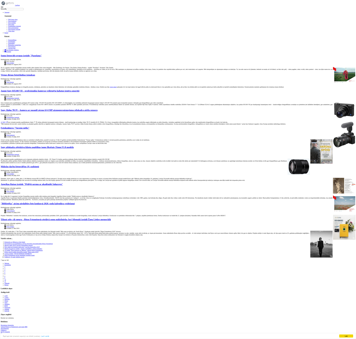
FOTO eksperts (5, 332)
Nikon (6, 301)
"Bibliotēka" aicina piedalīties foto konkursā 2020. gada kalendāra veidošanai (38, 203)
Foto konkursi (12, 21)
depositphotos (5, 328)
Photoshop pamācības (14, 45)
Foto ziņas (11, 24)
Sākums (6, 263)
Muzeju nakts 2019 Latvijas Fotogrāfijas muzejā (18, 245)
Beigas (6, 285)
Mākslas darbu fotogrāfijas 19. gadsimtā (20, 166)
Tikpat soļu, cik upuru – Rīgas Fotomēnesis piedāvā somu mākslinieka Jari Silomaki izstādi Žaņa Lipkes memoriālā (56, 219)
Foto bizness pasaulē (14, 29)
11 (5, 281)
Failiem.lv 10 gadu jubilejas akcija (14, 257)
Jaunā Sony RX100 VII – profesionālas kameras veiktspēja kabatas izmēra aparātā (40, 91)
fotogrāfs (7, 299)
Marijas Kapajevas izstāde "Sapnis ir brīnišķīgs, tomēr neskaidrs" (23, 248)
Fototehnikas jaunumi (14, 26)
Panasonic (7, 307)
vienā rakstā (113, 87)
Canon (6, 297)
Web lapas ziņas (13, 19)
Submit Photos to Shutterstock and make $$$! (14, 327)
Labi (346, 336)
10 (5, 280)
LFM (6, 296)
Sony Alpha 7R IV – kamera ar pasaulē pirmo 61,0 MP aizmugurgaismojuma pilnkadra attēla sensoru (49, 110)
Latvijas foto (11, 48)
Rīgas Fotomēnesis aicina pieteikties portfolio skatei (19, 255)
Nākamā (6, 283)
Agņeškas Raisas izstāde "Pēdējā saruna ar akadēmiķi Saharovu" (32, 184)
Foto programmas (13, 28)
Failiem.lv (4, 330)
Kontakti (8, 51)
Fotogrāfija (11, 43)
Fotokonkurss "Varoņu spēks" (15, 128)
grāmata (6, 309)
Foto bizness (11, 46)
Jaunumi (6, 12)
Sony (6, 302)
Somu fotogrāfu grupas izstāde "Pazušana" (21, 55)
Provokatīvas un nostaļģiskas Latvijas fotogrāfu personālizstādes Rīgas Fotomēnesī (28, 243)
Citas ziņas (11, 31)
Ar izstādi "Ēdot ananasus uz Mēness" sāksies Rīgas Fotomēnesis (23, 250)
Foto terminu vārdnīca (12, 50)
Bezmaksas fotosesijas (7, 325)
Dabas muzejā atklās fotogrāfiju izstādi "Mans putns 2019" (21, 252)
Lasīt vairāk (45, 336)
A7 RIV (3, 122)
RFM (6, 306)
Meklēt (3, 9)
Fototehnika (11, 41)
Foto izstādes (12, 23)
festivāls (6, 311)
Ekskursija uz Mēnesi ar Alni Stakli (14, 242)
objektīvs (7, 304)
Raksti (6, 33)
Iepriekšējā (7, 265)
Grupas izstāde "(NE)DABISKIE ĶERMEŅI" (18, 253)
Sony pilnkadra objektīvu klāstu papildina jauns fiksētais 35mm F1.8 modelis (37, 147)
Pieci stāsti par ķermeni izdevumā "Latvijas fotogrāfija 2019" (22, 247)
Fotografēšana (12, 40)
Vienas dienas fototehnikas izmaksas (18, 75)
